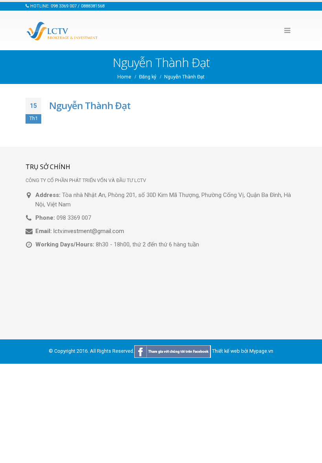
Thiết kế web (226, 351)
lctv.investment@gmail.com (88, 231)
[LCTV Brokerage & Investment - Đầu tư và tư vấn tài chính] (63, 30)
